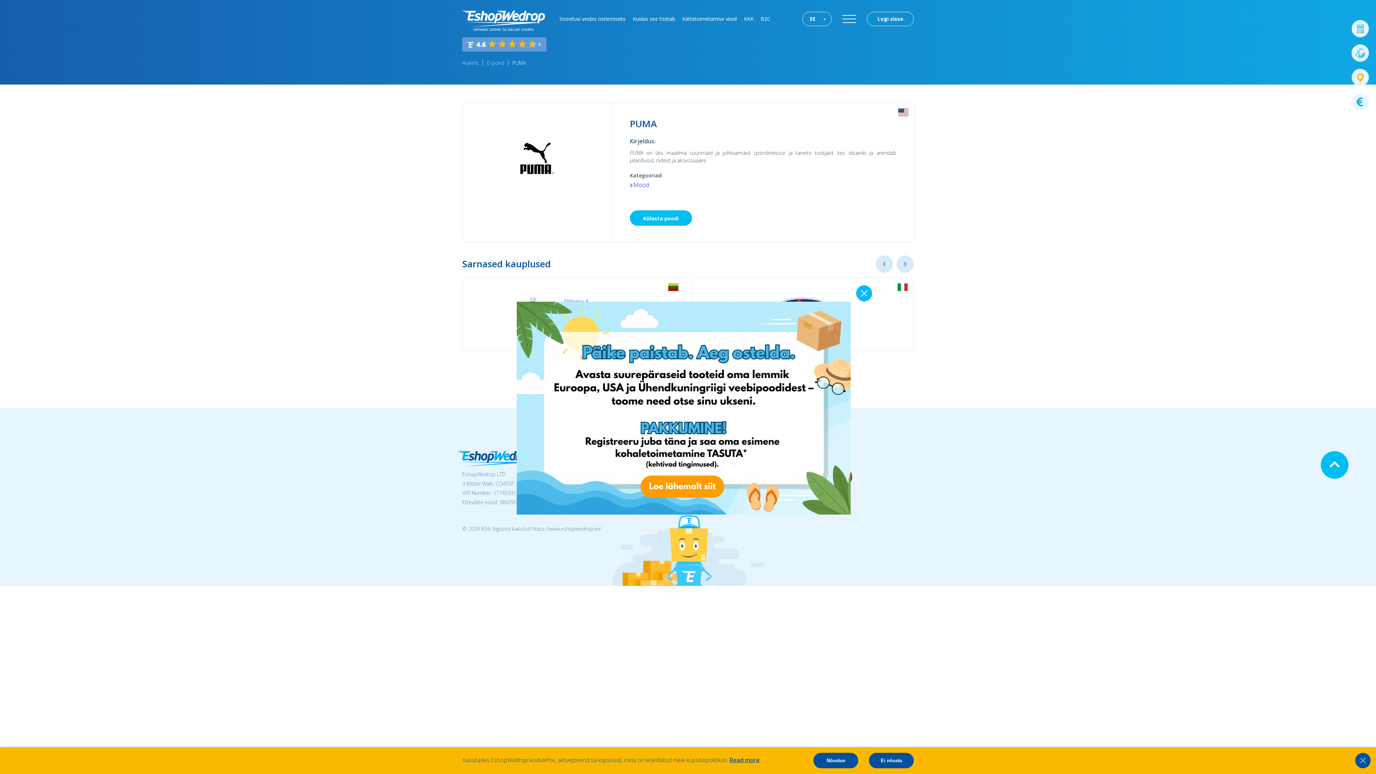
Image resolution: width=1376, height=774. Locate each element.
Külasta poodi (661, 218)
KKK (749, 18)
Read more (745, 760)
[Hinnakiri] (1360, 101)
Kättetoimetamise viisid (709, 18)
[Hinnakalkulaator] (1360, 28)
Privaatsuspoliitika (713, 485)
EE (813, 18)
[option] (573, 314)
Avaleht (470, 62)
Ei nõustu (891, 760)
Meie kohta (705, 466)
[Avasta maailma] (1360, 53)
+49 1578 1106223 (610, 466)
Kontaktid (704, 494)
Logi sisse (890, 18)
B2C (765, 18)
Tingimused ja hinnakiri (719, 476)
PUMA (519, 62)
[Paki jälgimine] (1360, 77)
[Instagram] (813, 477)
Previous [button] (884, 264)
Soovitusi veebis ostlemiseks (592, 18)
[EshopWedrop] (503, 21)
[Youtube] (840, 477)
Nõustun (836, 760)
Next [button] (905, 264)
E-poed (495, 62)
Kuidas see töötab (654, 18)
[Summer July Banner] (15, 734)
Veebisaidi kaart (711, 504)
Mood (641, 185)
